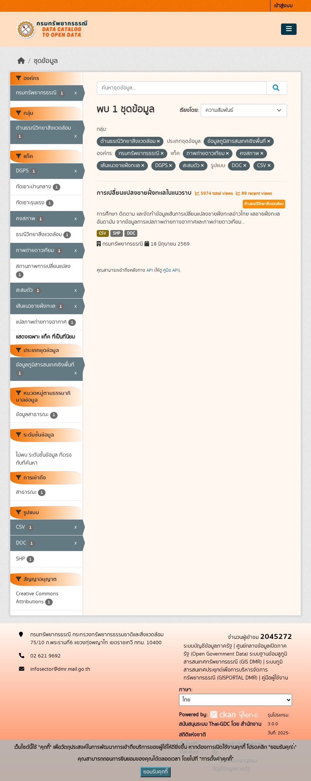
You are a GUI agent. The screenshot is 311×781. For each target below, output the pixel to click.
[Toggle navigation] (289, 29)
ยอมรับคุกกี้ (155, 772)
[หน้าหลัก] (21, 61)
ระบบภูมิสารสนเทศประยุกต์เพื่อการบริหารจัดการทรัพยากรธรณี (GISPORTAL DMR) (233, 670)
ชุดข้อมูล (46, 61)
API (149, 270)
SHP (116, 233)
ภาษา (185, 689)
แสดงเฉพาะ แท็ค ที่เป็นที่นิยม (45, 337)
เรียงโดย (189, 110)
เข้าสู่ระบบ (283, 5)
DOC (131, 233)
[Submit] (276, 88)
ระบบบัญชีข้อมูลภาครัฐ (208, 646)
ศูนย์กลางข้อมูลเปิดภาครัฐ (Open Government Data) (235, 650)
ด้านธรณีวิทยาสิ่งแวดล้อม (264, 204)
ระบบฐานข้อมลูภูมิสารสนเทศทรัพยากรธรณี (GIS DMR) (235, 658)
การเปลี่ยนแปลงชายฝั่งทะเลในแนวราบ (145, 193)
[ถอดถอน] (158, 142)
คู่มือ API (171, 270)
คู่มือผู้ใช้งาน (275, 678)
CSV (102, 233)
